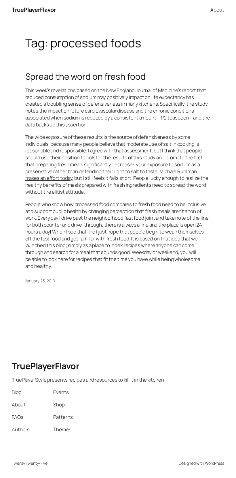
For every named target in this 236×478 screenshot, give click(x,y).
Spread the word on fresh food (85, 76)
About (217, 9)
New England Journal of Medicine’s (143, 90)
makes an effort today (49, 178)
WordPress (214, 463)
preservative (39, 171)
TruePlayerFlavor (34, 10)
